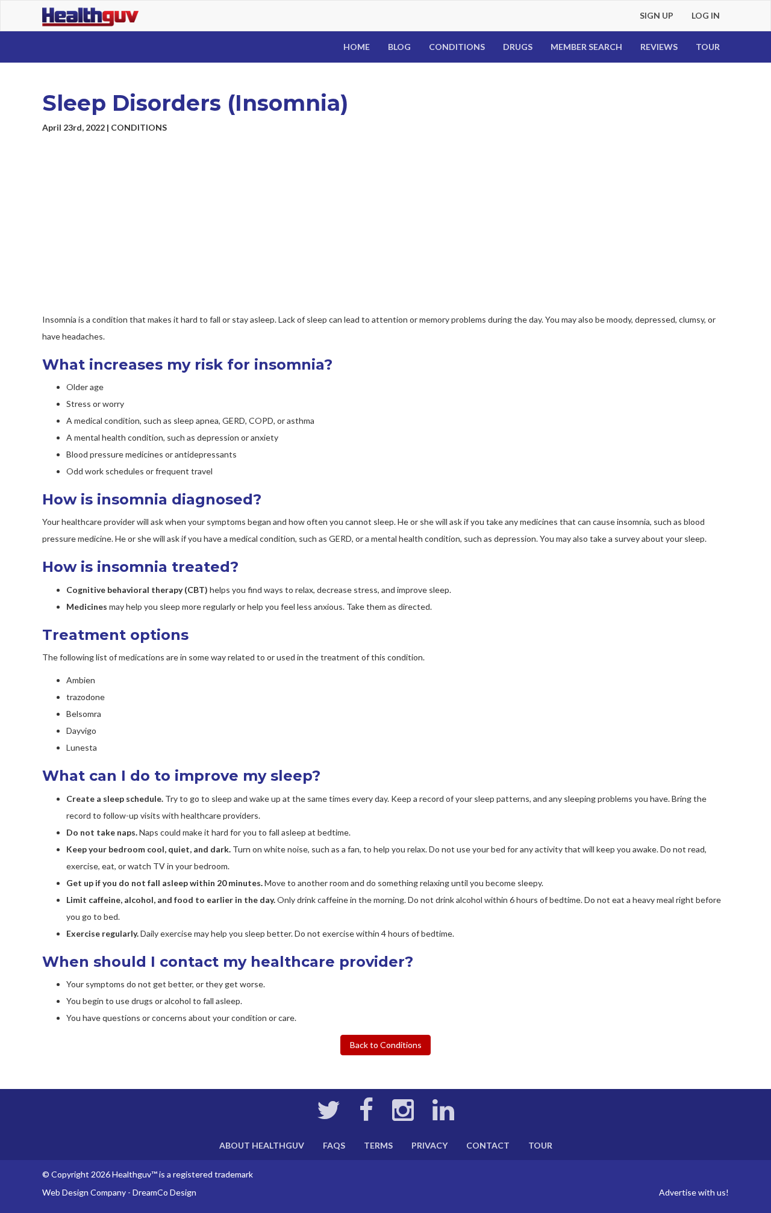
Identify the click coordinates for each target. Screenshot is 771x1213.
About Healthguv (261, 1145)
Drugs (517, 47)
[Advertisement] (385, 224)
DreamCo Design (164, 1192)
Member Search (586, 47)
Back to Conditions (386, 1045)
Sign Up (656, 15)
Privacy (429, 1145)
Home (356, 47)
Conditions (457, 47)
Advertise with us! (694, 1192)
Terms (378, 1145)
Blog (399, 47)
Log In (705, 15)
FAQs (334, 1145)
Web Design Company (84, 1192)
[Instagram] (403, 1116)
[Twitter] (328, 1116)
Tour (708, 47)
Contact (488, 1145)
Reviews (659, 47)
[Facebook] (366, 1116)
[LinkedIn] (443, 1116)
